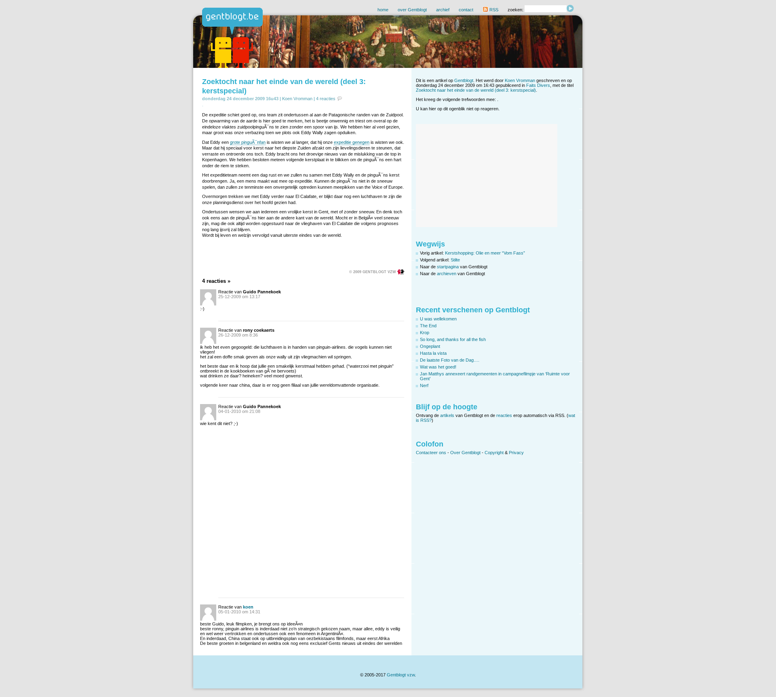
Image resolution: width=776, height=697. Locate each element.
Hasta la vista (433, 353)
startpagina (448, 266)
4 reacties (325, 98)
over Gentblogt (412, 9)
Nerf (424, 385)
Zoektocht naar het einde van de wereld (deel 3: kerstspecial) (476, 90)
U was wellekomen (438, 318)
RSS (493, 9)
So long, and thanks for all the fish (453, 339)
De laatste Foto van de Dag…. (449, 360)
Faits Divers (538, 85)
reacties (504, 415)
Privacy (516, 452)
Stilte (455, 259)
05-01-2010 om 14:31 (239, 611)
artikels (447, 415)
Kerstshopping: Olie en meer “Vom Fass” (485, 253)
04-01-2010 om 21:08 (239, 411)
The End (428, 325)
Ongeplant (430, 346)
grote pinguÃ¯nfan (248, 142)
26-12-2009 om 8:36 (238, 335)
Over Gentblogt (465, 452)
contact (466, 9)
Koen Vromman (297, 98)
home (382, 9)
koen (248, 606)
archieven (446, 273)
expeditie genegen (351, 142)
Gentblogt (463, 80)
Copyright (494, 452)
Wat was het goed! (438, 366)
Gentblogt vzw (401, 674)
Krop (424, 332)
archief (442, 9)
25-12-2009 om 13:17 (239, 296)
